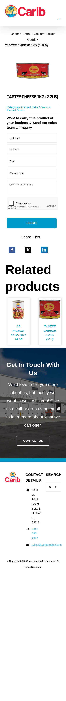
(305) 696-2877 (35, 534)
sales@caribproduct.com (36, 544)
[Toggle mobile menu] (59, 19)
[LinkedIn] (44, 250)
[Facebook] (12, 250)
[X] (28, 250)
